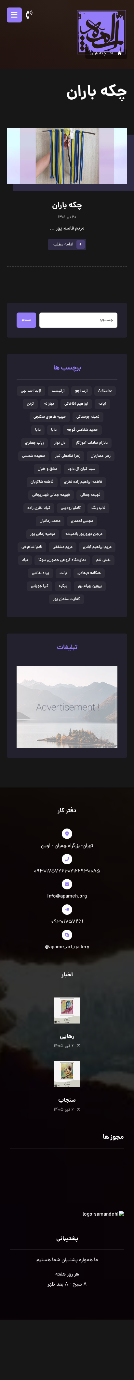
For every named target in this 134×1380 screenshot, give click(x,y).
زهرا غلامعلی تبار (67, 456)
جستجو (26, 320)
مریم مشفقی (63, 547)
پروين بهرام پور (90, 586)
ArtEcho (105, 391)
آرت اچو (81, 391)
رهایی (67, 1036)
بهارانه (49, 404)
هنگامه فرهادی (89, 573)
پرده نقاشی (40, 573)
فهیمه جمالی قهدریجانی (51, 495)
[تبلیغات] (67, 707)
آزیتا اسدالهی (31, 391)
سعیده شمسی (33, 456)
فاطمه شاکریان (42, 482)
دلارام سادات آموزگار (92, 443)
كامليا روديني (71, 508)
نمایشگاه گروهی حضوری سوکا (62, 560)
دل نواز (59, 443)
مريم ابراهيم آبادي (97, 547)
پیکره (63, 586)
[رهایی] (67, 1010)
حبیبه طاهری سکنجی (50, 417)
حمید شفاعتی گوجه (82, 430)
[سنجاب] (67, 1074)
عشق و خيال (47, 469)
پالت (63, 573)
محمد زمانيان (50, 521)
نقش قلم (103, 560)
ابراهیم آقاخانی (76, 404)
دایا (38, 430)
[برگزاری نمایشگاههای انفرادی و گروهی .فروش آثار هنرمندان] (101, 32)
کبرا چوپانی (39, 586)
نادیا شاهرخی (31, 547)
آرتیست (58, 391)
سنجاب (67, 1100)
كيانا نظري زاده (38, 508)
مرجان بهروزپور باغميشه (83, 534)
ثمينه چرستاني (88, 417)
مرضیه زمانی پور (42, 534)
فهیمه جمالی (90, 495)
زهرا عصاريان (101, 456)
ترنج (30, 404)
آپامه (102, 404)
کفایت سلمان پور (66, 599)
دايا (54, 430)
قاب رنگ (98, 508)
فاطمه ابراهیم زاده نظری (83, 482)
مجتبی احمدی (82, 521)
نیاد (25, 560)
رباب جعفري (34, 443)
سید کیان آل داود (81, 469)
